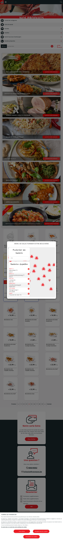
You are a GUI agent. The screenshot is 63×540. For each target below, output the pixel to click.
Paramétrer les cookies (31, 536)
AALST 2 (11, 273)
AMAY (10, 293)
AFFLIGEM (12, 288)
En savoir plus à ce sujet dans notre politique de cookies (14, 527)
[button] (49, 280)
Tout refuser (22, 531)
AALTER (11, 278)
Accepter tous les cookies (41, 531)
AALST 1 (11, 268)
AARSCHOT (12, 283)
